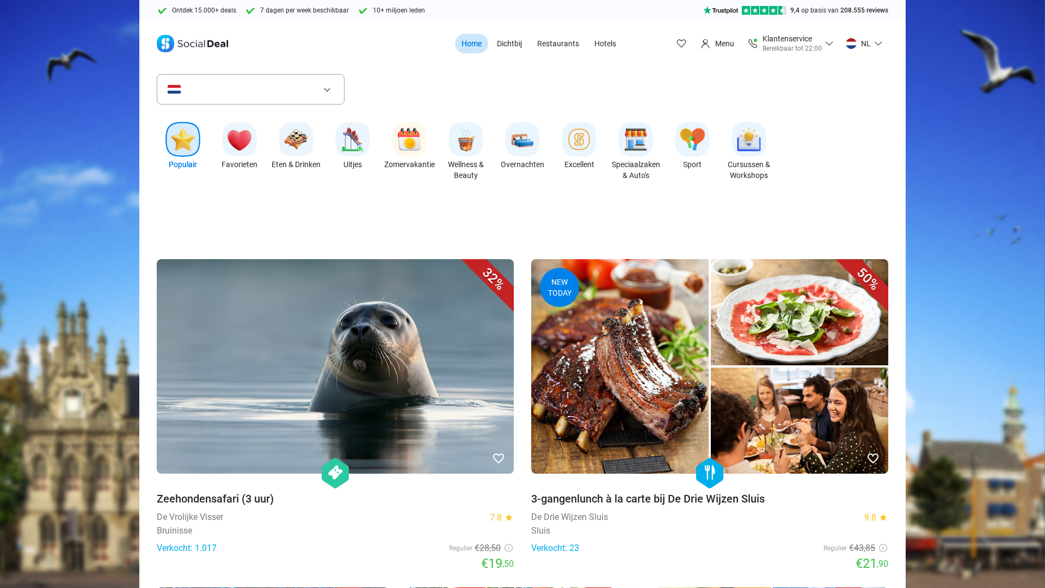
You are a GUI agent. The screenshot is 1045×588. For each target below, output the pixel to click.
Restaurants (558, 43)
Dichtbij (509, 43)
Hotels (605, 43)
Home (472, 43)
